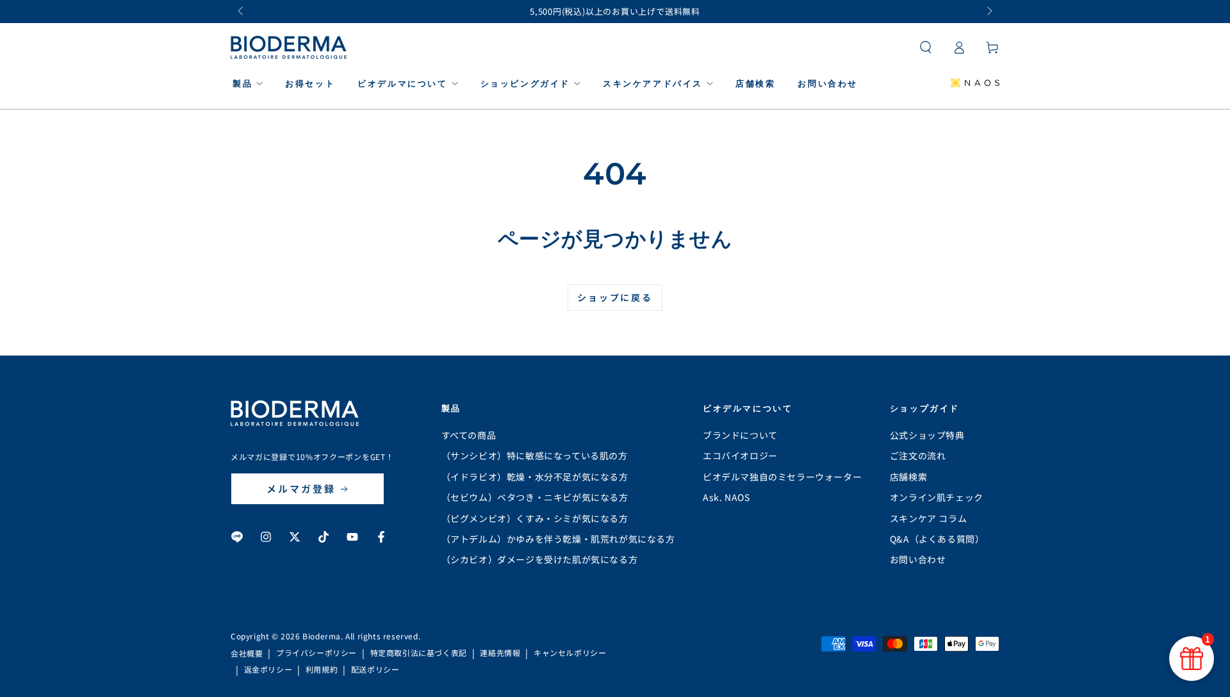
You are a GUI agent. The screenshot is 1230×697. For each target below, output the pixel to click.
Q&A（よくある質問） (937, 538)
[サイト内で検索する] (925, 47)
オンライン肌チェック (936, 497)
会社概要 (247, 653)
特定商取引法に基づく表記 (418, 653)
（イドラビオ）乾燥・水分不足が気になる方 (534, 476)
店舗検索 (908, 476)
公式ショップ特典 (927, 435)
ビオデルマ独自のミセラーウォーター (782, 476)
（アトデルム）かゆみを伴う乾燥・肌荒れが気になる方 (558, 538)
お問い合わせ (918, 559)
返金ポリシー (268, 669)
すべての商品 (468, 435)
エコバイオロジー (740, 455)
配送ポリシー (375, 669)
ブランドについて (740, 435)
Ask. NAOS (726, 497)
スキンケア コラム (928, 518)
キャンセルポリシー (570, 653)
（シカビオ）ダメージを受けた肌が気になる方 (539, 559)
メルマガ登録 (301, 488)
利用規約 (322, 669)
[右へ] (988, 11)
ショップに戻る (615, 297)
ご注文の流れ (918, 455)
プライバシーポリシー (316, 653)
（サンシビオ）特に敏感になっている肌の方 (534, 455)
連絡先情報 (500, 653)
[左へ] (241, 11)
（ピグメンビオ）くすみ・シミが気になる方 (534, 518)
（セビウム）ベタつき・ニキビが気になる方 (534, 497)
